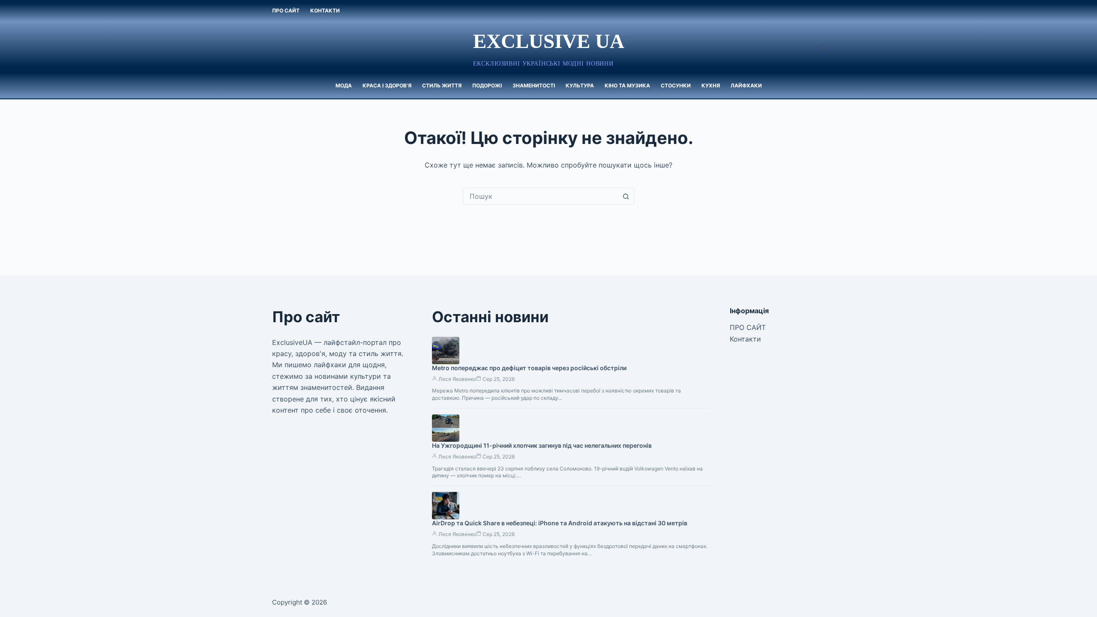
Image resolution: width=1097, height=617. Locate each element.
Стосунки (676, 85)
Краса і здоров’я (387, 85)
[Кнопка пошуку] (625, 196)
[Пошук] (821, 47)
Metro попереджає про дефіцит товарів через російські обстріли (529, 367)
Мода (344, 85)
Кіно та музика (627, 85)
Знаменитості (534, 85)
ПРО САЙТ (286, 10)
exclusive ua (548, 41)
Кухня (710, 85)
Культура (580, 85)
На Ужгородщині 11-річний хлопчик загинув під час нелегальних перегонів (542, 445)
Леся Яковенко (457, 379)
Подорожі (487, 85)
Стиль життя (442, 85)
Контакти (325, 10)
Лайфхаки (746, 85)
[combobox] (540, 196)
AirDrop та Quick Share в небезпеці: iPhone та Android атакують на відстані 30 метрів (559, 523)
